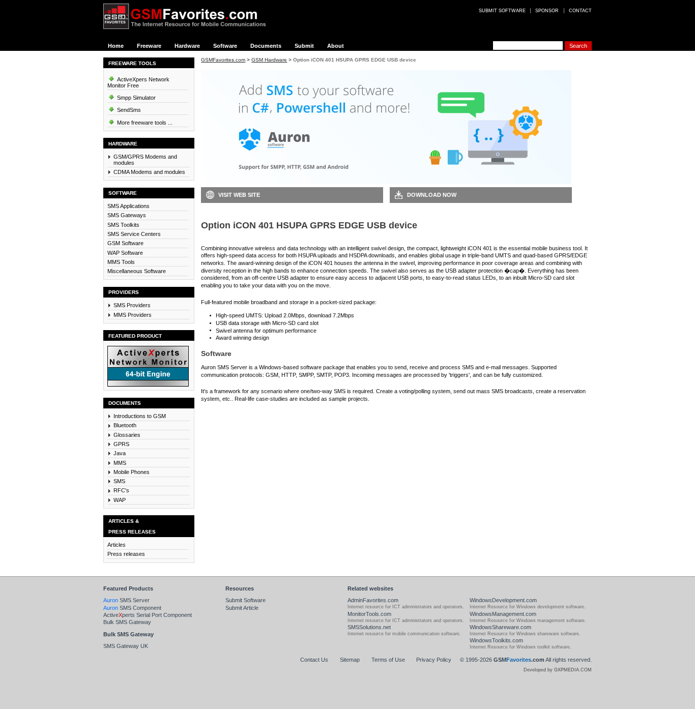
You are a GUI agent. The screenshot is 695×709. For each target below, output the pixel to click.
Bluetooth (124, 425)
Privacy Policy (433, 660)
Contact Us (314, 660)
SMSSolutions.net (369, 627)
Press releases (126, 554)
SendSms (128, 110)
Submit (304, 46)
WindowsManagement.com (503, 614)
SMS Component (132, 608)
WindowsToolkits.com (496, 640)
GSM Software (125, 243)
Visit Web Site (239, 195)
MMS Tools (121, 262)
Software (225, 46)
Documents (265, 46)
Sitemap (350, 660)
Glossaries (126, 435)
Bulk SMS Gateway (127, 622)
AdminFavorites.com (372, 600)
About (335, 46)
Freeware (149, 46)
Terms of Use (388, 660)
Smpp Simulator (135, 98)
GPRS (121, 444)
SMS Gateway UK (125, 646)
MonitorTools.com (369, 614)
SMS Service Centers (134, 234)
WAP (119, 500)
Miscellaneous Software (136, 271)
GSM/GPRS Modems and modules (145, 160)
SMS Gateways (126, 215)
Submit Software (245, 600)
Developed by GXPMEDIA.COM (558, 669)
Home (116, 46)
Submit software (502, 10)
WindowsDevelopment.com (503, 600)
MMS (119, 463)
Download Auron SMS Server (247, 414)
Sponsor (547, 10)
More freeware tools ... (143, 123)
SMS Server (126, 600)
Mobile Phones (131, 472)
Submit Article (241, 608)
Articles (116, 545)
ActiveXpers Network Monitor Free (138, 82)
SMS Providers (132, 305)
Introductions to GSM (139, 416)
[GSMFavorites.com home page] (192, 16)
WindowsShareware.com (500, 627)
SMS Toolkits (123, 225)
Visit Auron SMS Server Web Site (439, 414)
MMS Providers (132, 315)
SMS (119, 481)
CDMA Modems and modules (149, 172)
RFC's (121, 490)
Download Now (431, 195)
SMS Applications (128, 206)
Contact (580, 10)
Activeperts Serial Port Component (147, 615)
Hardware (187, 46)
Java (119, 453)
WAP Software (125, 253)
